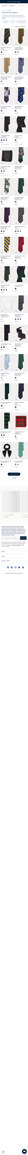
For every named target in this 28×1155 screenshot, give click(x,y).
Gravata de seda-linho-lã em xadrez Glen (6, 77)
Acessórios (9, 10)
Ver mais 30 (14, 474)
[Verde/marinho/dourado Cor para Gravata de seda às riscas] (1, 435)
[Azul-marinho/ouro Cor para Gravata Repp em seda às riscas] (15, 231)
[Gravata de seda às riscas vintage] (7, 37)
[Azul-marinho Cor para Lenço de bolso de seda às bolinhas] (4, 171)
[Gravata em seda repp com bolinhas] (7, 125)
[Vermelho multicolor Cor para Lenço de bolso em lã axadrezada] (15, 436)
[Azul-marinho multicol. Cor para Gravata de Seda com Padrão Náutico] (15, 111)
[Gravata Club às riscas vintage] (7, 275)
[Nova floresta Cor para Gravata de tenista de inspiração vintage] (15, 202)
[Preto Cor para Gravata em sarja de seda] (1, 464)
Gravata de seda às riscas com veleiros (6, 107)
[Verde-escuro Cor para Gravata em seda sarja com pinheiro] (15, 319)
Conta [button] (3, 556)
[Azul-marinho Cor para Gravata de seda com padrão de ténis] (15, 171)
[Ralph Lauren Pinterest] (23, 567)
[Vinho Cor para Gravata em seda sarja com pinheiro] (20, 319)
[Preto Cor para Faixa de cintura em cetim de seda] (15, 348)
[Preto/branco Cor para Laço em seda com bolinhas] (15, 140)
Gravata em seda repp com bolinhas (5, 136)
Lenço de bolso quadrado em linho (5, 315)
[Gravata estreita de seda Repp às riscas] (7, 216)
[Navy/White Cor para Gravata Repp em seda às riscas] (20, 231)
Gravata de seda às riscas (6, 344)
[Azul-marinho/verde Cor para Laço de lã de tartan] (15, 288)
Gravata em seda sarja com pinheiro (19, 315)
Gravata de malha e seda (6, 402)
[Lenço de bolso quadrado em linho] (7, 304)
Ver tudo (14, 477)
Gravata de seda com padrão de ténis (19, 167)
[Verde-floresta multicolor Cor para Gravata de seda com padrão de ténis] (1, 202)
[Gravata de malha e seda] (7, 392)
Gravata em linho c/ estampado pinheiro (19, 48)
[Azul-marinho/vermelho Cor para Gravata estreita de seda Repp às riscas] (1, 231)
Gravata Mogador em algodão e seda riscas (19, 77)
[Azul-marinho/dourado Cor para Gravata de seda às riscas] (1, 347)
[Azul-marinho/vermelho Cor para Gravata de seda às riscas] (4, 347)
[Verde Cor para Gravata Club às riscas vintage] (1, 290)
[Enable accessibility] (3, 1152)
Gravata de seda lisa (19, 461)
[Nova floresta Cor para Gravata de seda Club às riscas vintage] (15, 378)
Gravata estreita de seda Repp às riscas (6, 227)
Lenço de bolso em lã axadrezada (19, 432)
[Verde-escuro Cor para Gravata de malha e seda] (1, 406)
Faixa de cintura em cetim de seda (19, 344)
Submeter (23, 538)
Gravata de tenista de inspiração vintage (19, 198)
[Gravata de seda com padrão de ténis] (7, 187)
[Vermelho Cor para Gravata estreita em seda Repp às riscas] (15, 260)
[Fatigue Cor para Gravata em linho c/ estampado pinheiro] (18, 52)
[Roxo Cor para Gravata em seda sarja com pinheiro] (18, 319)
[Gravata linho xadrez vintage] (7, 363)
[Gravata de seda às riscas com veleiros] (7, 96)
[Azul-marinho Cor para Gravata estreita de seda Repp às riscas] (4, 231)
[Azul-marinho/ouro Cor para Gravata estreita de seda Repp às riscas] (1, 260)
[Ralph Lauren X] (19, 567)
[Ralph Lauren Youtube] (15, 567)
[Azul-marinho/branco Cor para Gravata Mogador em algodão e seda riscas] (15, 81)
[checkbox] (5, 21)
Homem (3, 10)
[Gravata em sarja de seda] (7, 451)
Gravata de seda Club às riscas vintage (20, 374)
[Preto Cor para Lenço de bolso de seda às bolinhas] (1, 171)
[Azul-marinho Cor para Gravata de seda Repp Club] (15, 407)
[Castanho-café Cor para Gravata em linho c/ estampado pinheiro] (15, 52)
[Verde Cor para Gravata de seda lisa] (15, 464)
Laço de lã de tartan (19, 285)
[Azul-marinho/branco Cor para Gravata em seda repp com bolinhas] (4, 140)
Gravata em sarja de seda (6, 461)
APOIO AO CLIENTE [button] (5, 561)
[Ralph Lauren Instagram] (8, 567)
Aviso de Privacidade (15, 545)
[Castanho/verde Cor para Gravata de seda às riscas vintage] (1, 52)
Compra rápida (2, 43)
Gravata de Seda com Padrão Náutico (19, 107)
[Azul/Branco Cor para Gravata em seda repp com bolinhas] (6, 140)
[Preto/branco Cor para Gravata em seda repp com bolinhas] (1, 140)
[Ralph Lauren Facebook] (12, 567)
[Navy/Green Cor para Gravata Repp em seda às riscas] (18, 231)
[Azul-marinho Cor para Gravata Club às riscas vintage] (4, 290)
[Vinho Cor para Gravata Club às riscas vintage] (6, 290)
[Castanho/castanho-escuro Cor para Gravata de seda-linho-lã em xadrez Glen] (1, 81)
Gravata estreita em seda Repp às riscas (20, 256)
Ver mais (4, 18)
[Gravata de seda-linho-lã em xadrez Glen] (7, 66)
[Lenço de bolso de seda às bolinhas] (7, 156)
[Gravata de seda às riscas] (7, 333)
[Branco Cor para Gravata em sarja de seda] (4, 464)
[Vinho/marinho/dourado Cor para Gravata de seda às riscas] (4, 435)
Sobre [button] (3, 551)
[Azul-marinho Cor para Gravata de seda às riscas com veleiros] (1, 111)
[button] (19, 5)
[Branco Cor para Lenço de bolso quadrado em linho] (1, 319)
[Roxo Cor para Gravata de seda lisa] (18, 464)
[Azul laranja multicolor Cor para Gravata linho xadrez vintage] (1, 378)
